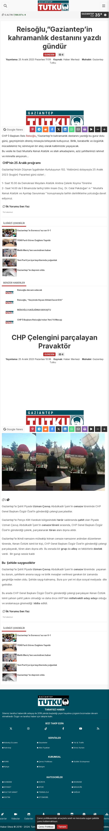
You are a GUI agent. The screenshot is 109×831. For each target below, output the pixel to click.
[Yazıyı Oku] (91, 129)
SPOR (41, 787)
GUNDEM (8, 782)
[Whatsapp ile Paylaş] (72, 129)
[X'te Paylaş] (58, 129)
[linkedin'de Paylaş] (65, 129)
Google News (14, 129)
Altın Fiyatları (44, 748)
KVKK (6, 761)
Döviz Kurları (79, 748)
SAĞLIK (77, 792)
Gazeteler (43, 743)
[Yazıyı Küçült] (98, 129)
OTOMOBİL (43, 797)
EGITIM (7, 797)
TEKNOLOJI (44, 792)
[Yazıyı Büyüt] (104, 129)
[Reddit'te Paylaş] (45, 129)
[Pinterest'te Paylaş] (32, 129)
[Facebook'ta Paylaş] (52, 129)
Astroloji (7, 748)
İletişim (42, 767)
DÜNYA (42, 782)
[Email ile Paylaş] (78, 129)
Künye (6, 767)
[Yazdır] (85, 129)
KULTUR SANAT (11, 792)
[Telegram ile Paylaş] (39, 129)
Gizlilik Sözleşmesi (82, 761)
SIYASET (7, 787)
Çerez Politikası (45, 761)
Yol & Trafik (79, 743)
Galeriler (28, 818)
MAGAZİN (78, 787)
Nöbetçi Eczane (11, 743)
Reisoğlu (31, 135)
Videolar (15, 818)
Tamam (62, 826)
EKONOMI (78, 782)
